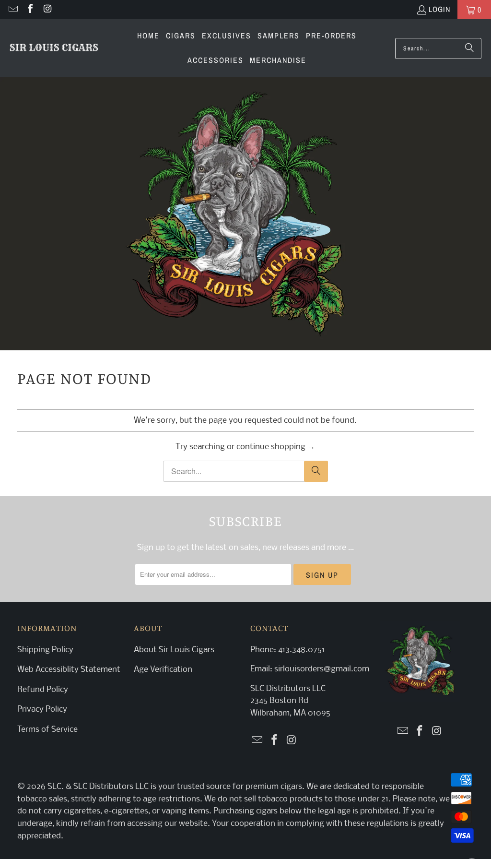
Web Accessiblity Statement (68, 669)
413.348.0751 (301, 650)
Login (439, 9)
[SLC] (54, 48)
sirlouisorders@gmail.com (320, 669)
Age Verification (163, 669)
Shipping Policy (45, 650)
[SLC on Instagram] (47, 9)
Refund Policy (42, 689)
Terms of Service (47, 729)
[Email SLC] (12, 9)
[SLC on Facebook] (29, 9)
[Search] (469, 48)
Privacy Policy (42, 709)
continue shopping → (275, 447)
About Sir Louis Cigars (174, 650)
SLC (54, 786)
